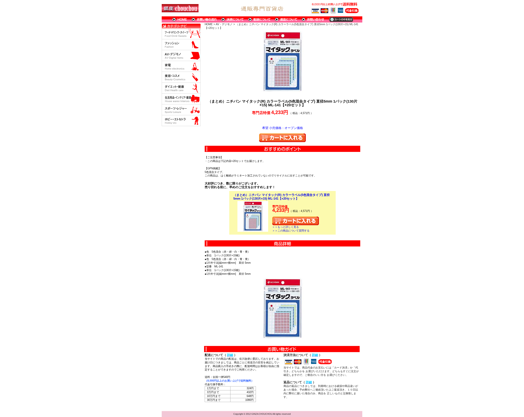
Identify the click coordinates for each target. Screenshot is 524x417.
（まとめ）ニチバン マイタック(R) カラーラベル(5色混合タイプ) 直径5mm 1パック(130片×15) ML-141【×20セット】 (281, 196)
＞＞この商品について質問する (290, 230)
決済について (232, 19)
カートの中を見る (341, 19)
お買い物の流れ (204, 19)
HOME (179, 19)
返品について (286, 19)
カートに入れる (282, 137)
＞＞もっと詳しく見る (285, 226)
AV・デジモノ (224, 24)
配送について (259, 19)
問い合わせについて (313, 19)
